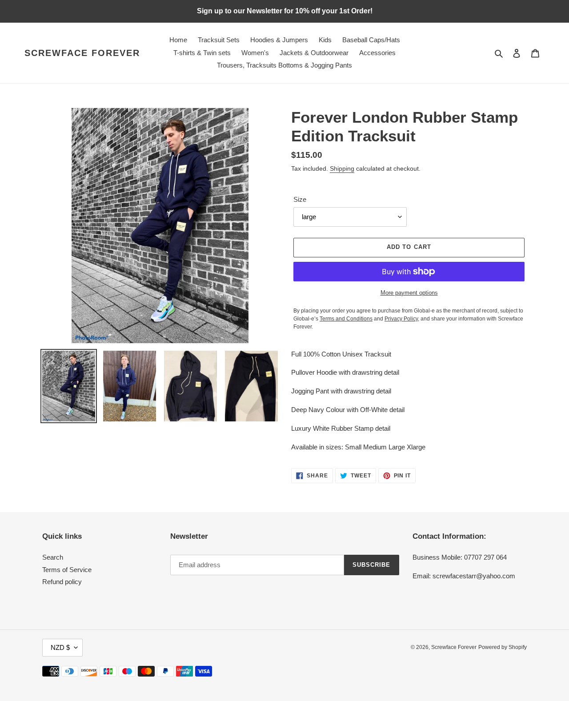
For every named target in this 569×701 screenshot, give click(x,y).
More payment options (409, 292)
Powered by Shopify (502, 647)
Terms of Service (67, 569)
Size (299, 199)
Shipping (342, 168)
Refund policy (62, 581)
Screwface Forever (82, 53)
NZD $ (60, 647)
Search (52, 557)
